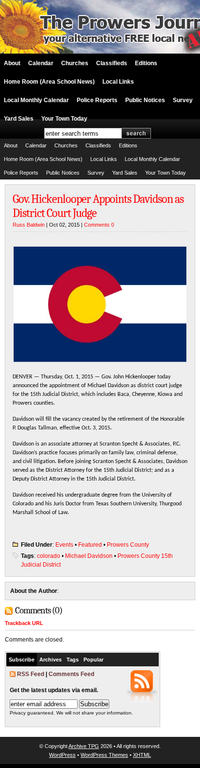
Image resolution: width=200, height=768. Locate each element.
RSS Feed (30, 674)
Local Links (118, 81)
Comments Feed (71, 674)
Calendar (40, 63)
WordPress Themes (104, 755)
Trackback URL (24, 623)
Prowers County (128, 544)
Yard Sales (18, 118)
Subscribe (21, 659)
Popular (93, 659)
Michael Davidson (89, 556)
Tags (73, 659)
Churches (74, 63)
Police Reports (97, 100)
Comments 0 (99, 225)
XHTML (142, 755)
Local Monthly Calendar (36, 100)
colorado (48, 556)
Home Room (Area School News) (49, 81)
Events (64, 544)
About (12, 63)
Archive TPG (83, 746)
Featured (90, 544)
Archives (50, 659)
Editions (146, 63)
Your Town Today (64, 118)
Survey (183, 100)
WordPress (62, 755)
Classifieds (111, 63)
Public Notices (145, 100)
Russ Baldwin (29, 225)
